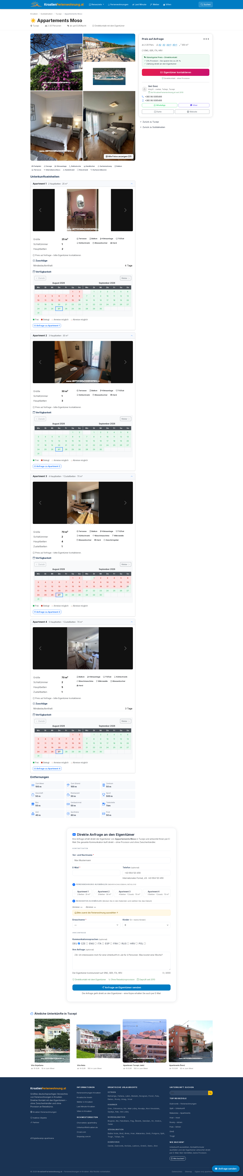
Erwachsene (79, 919)
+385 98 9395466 (153, 96)
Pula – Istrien (175, 1127)
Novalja (141, 1108)
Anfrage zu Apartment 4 (48, 768)
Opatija (111, 1112)
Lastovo (135, 1146)
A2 (160, 45)
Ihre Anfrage (83, 949)
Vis (122, 1137)
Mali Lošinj (132, 1108)
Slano (150, 1146)
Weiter (124, 278)
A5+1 (175, 45)
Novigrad (143, 1096)
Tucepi (59, 14)
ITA (100, 943)
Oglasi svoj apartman (204, 1172)
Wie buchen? (178, 1158)
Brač (121, 1133)
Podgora (155, 1133)
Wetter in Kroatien (85, 1102)
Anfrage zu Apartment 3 (48, 612)
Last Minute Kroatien (86, 1106)
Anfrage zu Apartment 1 (48, 325)
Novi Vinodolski (152, 1108)
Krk (125, 1108)
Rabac (110, 1099)
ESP (107, 943)
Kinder (134, 919)
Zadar (110, 1124)
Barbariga (112, 1096)
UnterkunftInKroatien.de (87, 1127)
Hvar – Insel (175, 1117)
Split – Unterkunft (177, 1108)
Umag (123, 1099)
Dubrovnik (114, 1142)
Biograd (111, 1121)
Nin (117, 1121)
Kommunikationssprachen (89, 939)
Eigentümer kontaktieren (177, 72)
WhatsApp (160, 105)
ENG (92, 943)
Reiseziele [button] (97, 4)
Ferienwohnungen (119, 4)
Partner (36, 1122)
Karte (159, 111)
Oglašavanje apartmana (43, 1138)
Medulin (134, 1096)
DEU (75, 943)
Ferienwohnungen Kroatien (89, 1093)
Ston (156, 1146)
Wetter (156, 4)
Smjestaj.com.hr (84, 1136)
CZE (83, 943)
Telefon (131, 867)
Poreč (151, 1096)
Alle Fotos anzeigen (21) (119, 156)
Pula (157, 1096)
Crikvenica (117, 1108)
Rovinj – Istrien (176, 1122)
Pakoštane (124, 1121)
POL (141, 943)
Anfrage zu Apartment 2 (48, 466)
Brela (127, 1133)
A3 (164, 45)
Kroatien (34, 14)
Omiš (148, 1133)
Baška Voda (113, 1133)
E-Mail (76, 867)
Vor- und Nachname (83, 855)
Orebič (143, 1146)
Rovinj (117, 1099)
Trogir (110, 1137)
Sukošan (146, 1121)
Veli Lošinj (124, 1112)
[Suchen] (210, 1093)
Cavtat (110, 1146)
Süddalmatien (47, 14)
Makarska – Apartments (180, 1113)
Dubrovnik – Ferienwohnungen (183, 1104)
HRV (133, 943)
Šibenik (138, 1121)
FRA (116, 943)
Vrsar (130, 1099)
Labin (127, 1096)
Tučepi (117, 1137)
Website (193, 111)
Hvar (133, 1133)
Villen (168, 4)
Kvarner (112, 1105)
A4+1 (169, 45)
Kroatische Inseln (84, 1097)
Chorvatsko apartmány (87, 1123)
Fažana (121, 1096)
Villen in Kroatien (84, 1111)
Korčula (128, 1146)
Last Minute (140, 4)
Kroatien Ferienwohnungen (45, 1112)
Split (162, 1133)
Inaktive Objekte (40, 1118)
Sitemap (188, 1172)
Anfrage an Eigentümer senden (123, 987)
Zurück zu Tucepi (151, 122)
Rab (117, 1112)
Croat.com (81, 1132)
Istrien (112, 1092)
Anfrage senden (227, 1168)
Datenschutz (177, 1172)
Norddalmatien (116, 1117)
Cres (110, 1108)
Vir (152, 1121)
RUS (124, 943)
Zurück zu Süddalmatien (154, 127)
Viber (195, 105)
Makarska (140, 1133)
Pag (132, 1121)
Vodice (158, 1121)
